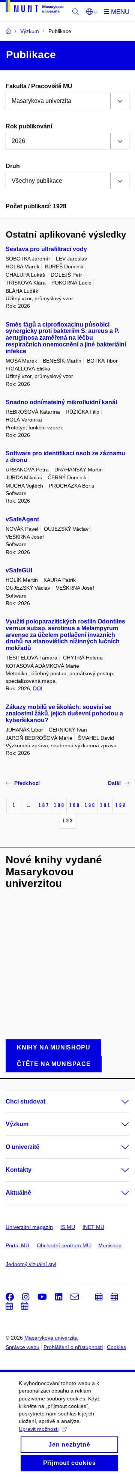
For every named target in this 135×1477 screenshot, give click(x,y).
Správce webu (22, 1347)
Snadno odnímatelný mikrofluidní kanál (61, 402)
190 (89, 805)
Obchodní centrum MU (64, 1245)
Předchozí (27, 783)
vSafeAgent (22, 519)
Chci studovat (25, 1101)
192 (120, 805)
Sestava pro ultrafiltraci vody (46, 249)
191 (105, 805)
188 (58, 805)
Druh (13, 166)
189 (74, 805)
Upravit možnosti (38, 1429)
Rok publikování (29, 126)
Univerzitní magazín (29, 1227)
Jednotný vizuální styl (31, 1264)
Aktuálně (18, 1192)
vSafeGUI (19, 570)
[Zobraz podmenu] (117, 1101)
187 (43, 805)
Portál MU (17, 1245)
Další (114, 783)
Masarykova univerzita (51, 1338)
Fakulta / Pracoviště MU (39, 86)
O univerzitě (22, 1147)
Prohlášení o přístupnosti (73, 1347)
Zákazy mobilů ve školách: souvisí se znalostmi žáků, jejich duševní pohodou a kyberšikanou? (64, 714)
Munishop (110, 1245)
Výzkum (17, 1124)
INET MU (93, 1227)
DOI (37, 688)
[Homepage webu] (34, 8)
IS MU (67, 1227)
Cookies (116, 1347)
